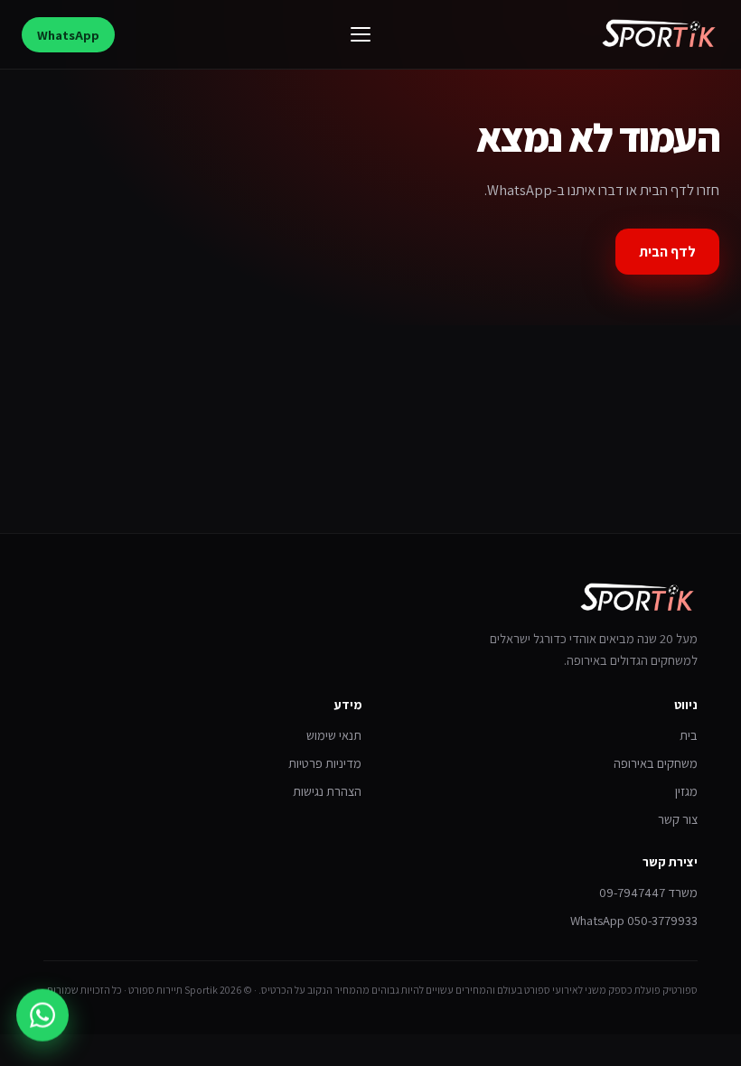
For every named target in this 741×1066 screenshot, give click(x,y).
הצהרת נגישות (327, 791)
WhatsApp (68, 34)
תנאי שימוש (333, 734)
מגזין (686, 791)
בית (689, 734)
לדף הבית (667, 251)
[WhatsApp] (42, 1013)
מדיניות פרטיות (324, 762)
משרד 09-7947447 (648, 892)
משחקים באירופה (656, 762)
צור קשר (678, 819)
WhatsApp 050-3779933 (634, 920)
